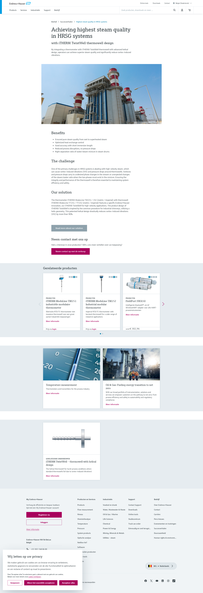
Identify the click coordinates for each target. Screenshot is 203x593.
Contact (167, 3)
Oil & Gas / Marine (110, 514)
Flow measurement (85, 509)
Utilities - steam (109, 538)
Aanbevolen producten (86, 552)
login (54, 329)
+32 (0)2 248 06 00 (39, 549)
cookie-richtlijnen (34, 577)
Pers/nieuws (159, 519)
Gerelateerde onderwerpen (58, 459)
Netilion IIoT (82, 542)
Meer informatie (52, 321)
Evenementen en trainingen (165, 524)
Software (81, 547)
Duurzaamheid (160, 533)
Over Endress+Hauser (163, 505)
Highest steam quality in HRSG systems (91, 22)
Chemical (106, 524)
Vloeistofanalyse (83, 519)
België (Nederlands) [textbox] (182, 3)
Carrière (157, 514)
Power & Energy (109, 528)
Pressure (80, 528)
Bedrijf (54, 22)
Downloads (156, 3)
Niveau (80, 514)
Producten (50, 298)
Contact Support (134, 505)
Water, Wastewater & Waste (114, 509)
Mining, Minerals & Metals (113, 533)
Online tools (144, 3)
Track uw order (134, 524)
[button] (44, 515)
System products (84, 533)
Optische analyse (84, 538)
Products (81, 505)
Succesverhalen (66, 22)
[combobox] (184, 3)
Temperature (82, 524)
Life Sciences (108, 519)
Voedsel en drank (110, 505)
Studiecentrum (134, 519)
